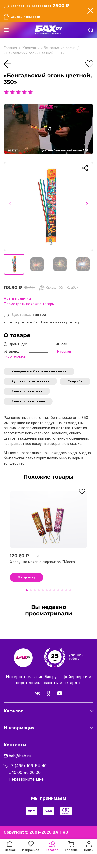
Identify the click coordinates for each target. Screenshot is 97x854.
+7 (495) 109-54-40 (28, 765)
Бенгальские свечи (28, 401)
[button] (11, 206)
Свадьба (75, 381)
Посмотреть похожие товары (29, 304)
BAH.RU (60, 832)
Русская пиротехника (30, 381)
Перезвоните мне (26, 779)
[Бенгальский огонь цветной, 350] (48, 206)
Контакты (15, 744)
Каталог (13, 710)
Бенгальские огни (27, 391)
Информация (19, 727)
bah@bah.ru (20, 756)
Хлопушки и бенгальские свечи (39, 371)
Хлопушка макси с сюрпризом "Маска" (43, 562)
